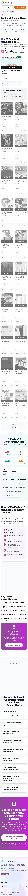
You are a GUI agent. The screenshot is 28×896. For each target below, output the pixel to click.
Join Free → (5, 874)
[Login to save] (16, 84)
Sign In (8, 7)
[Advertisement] (14, 578)
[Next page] (15, 427)
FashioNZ (4, 119)
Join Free (21, 7)
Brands (6, 11)
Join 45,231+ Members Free (14, 838)
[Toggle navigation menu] (25, 2)
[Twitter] (5, 870)
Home (2, 11)
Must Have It (4, 73)
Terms (22, 892)
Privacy (17, 892)
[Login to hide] (19, 84)
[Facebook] (2, 870)
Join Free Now (13, 645)
